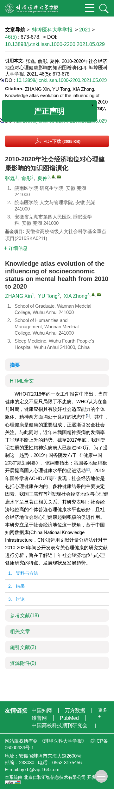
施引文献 (23, 647)
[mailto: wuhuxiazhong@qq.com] (99, 294)
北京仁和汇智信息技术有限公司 (55, 777)
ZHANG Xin (18, 296)
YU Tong (48, 296)
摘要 (15, 365)
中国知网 (42, 710)
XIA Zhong (75, 296)
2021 (85, 29)
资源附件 (23, 663)
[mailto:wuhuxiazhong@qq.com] (59, 176)
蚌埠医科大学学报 (52, 29)
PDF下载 (61, 141)
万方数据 (75, 710)
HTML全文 (22, 381)
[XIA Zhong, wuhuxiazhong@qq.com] (93, 294)
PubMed (70, 718)
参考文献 (24, 615)
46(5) (11, 37)
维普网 (40, 718)
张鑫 (10, 178)
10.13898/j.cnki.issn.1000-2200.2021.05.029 (55, 44)
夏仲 (42, 178)
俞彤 (26, 178)
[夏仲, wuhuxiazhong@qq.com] (53, 176)
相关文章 (20, 631)
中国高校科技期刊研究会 (60, 725)
